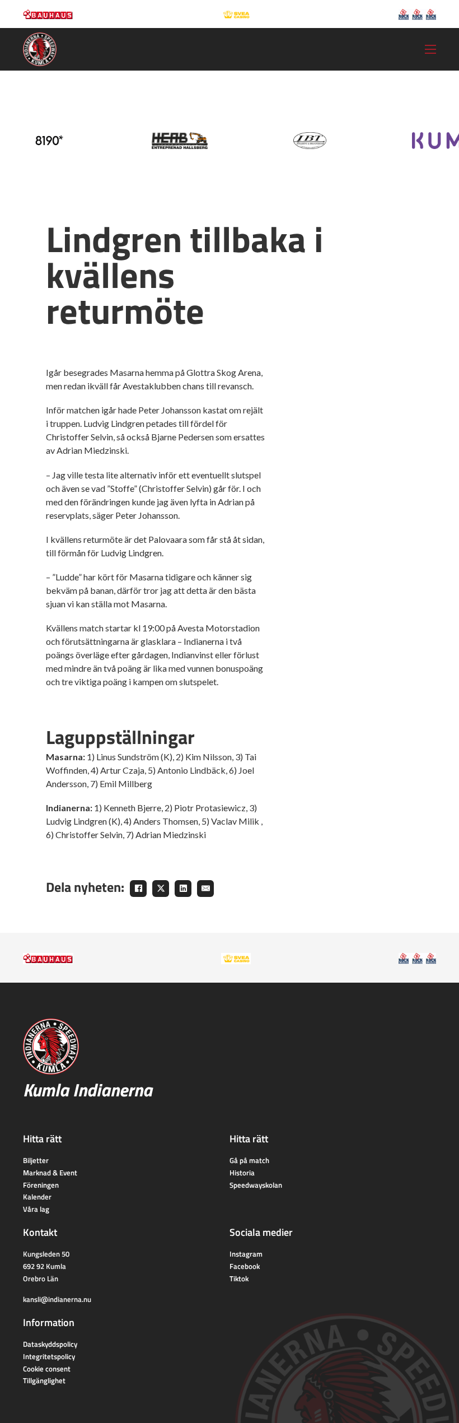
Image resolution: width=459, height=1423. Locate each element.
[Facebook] (138, 888)
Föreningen (41, 1185)
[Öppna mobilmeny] (430, 49)
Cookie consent (47, 1368)
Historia (242, 1172)
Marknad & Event (50, 1172)
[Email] (205, 888)
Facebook (245, 1266)
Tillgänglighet (44, 1380)
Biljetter (36, 1160)
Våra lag (36, 1209)
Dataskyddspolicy (50, 1344)
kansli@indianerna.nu (57, 1299)
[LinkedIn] (183, 888)
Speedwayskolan (256, 1185)
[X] (160, 888)
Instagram (246, 1253)
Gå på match (249, 1160)
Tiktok (239, 1278)
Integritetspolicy (49, 1356)
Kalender (37, 1196)
